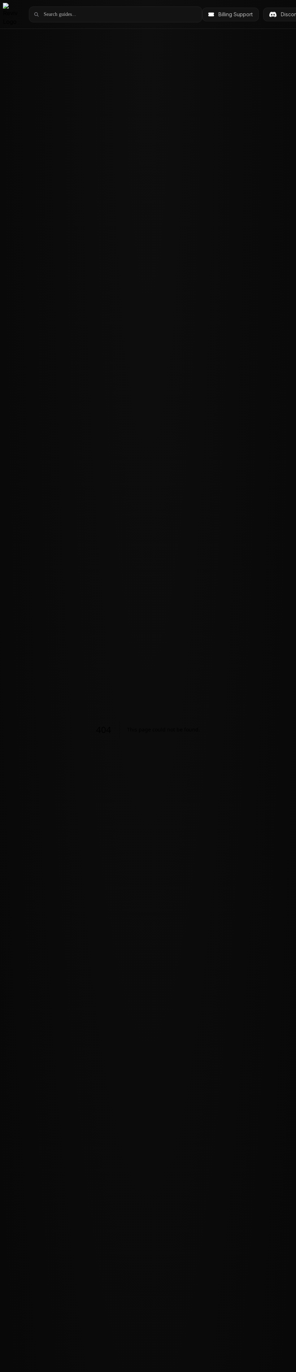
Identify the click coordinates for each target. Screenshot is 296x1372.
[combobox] (120, 14)
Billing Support (235, 14)
